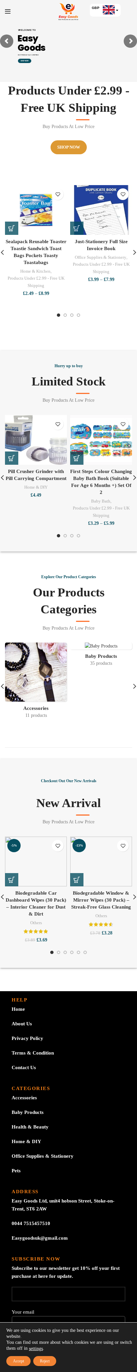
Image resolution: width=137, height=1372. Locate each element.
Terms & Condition (33, 1053)
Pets (16, 1170)
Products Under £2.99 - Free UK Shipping (36, 282)
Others (36, 922)
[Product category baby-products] (101, 656)
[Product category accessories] (36, 682)
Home (18, 1009)
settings (36, 1348)
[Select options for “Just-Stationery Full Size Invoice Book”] (76, 228)
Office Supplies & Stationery (100, 257)
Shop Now (68, 147)
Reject (45, 1361)
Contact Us (24, 1067)
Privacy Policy (27, 1038)
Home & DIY (36, 487)
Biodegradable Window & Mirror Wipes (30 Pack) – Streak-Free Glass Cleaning (101, 900)
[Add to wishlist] (58, 194)
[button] (11, 458)
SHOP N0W (25, 61)
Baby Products (28, 1112)
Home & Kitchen (35, 271)
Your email (23, 1312)
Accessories (24, 1097)
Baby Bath (100, 501)
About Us (22, 1023)
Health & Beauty (30, 1127)
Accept (18, 1361)
